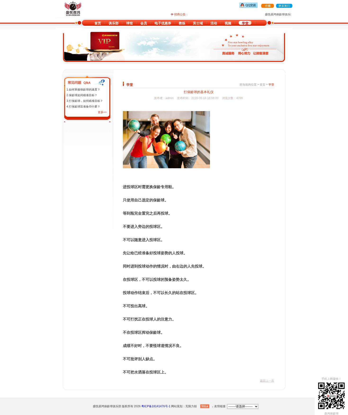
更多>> (102, 112)
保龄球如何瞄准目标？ (83, 95)
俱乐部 (114, 23)
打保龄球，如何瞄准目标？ (86, 101)
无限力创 (191, 406)
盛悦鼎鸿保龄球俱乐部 (107, 406)
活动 (213, 23)
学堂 (245, 23)
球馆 (129, 23)
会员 (143, 23)
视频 (228, 23)
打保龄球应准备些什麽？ (84, 106)
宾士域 (198, 23)
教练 (182, 23)
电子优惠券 (163, 23)
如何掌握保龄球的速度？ (84, 89)
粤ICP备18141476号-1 (155, 406)
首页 (97, 23)
